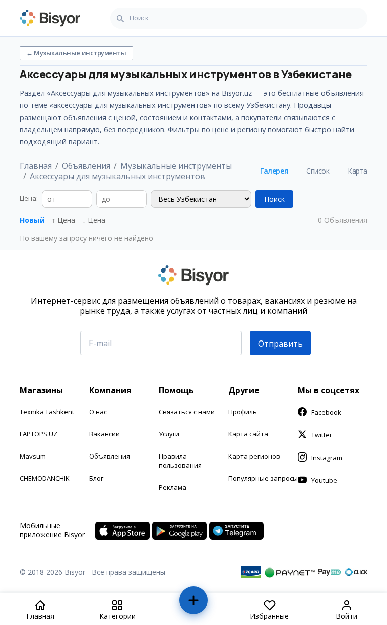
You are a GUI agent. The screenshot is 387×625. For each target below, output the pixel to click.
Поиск (274, 199)
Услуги (169, 433)
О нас (98, 411)
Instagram (326, 457)
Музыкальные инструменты (176, 166)
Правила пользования (180, 460)
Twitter (321, 434)
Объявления (86, 166)
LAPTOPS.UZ (38, 433)
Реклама (172, 487)
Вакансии (104, 433)
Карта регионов (254, 456)
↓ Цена (93, 220)
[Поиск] (120, 18)
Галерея (274, 171)
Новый (32, 220)
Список (317, 171)
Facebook (326, 412)
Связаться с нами (187, 411)
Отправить (280, 343)
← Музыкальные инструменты (76, 53)
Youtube (324, 480)
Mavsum (33, 456)
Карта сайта (248, 433)
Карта (357, 171)
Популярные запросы (263, 478)
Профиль (242, 411)
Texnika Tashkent (47, 411)
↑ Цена (63, 220)
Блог (96, 478)
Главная (36, 166)
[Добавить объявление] (193, 604)
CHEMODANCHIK (45, 478)
